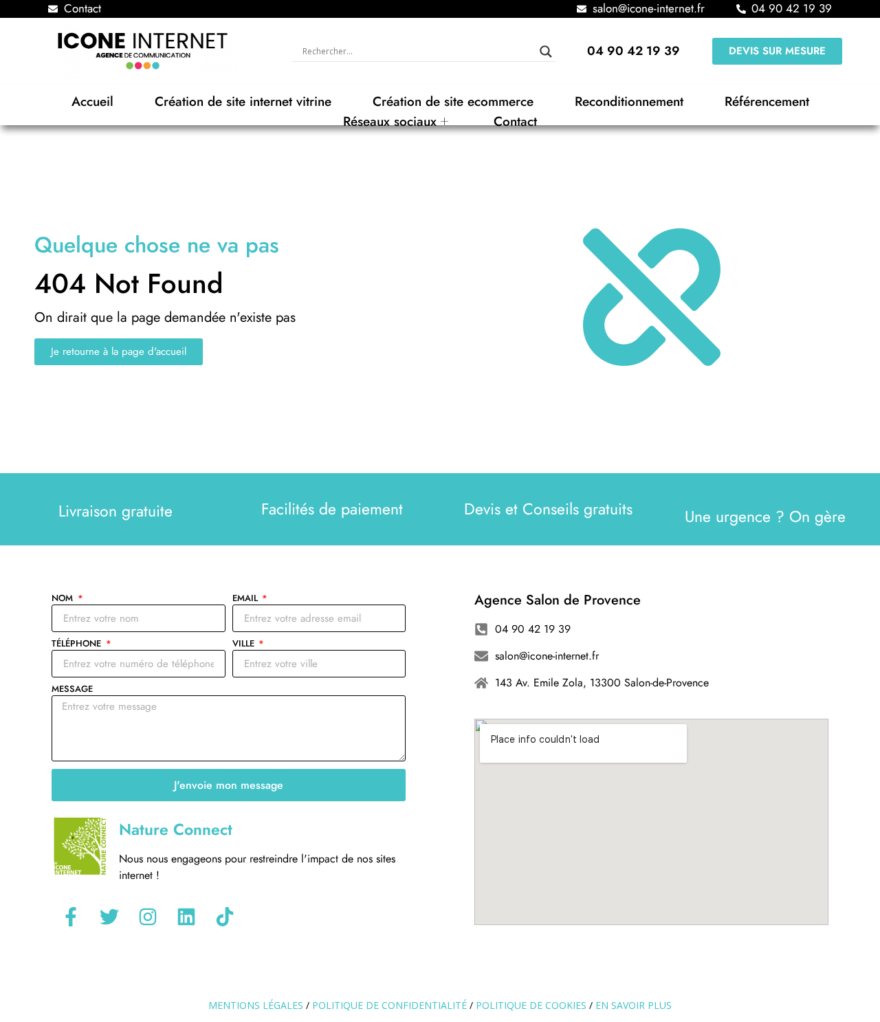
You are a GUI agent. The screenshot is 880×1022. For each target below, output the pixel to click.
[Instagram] (148, 917)
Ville (244, 644)
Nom (64, 599)
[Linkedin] (186, 917)
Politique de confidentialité (389, 1005)
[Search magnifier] (546, 51)
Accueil (92, 101)
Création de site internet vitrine (243, 101)
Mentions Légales (255, 1005)
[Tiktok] (225, 917)
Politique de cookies (531, 1005)
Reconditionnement (629, 101)
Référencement (767, 101)
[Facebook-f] (71, 917)
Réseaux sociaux (390, 121)
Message (72, 689)
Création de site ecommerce (453, 101)
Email (246, 599)
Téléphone (78, 644)
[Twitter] (109, 917)
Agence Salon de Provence (557, 600)
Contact (515, 121)
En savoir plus (633, 1005)
